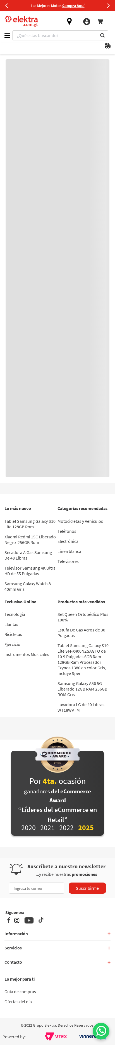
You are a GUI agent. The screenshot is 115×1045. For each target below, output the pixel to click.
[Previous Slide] (6, 5)
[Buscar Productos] (102, 35)
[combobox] (60, 35)
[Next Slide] (108, 5)
